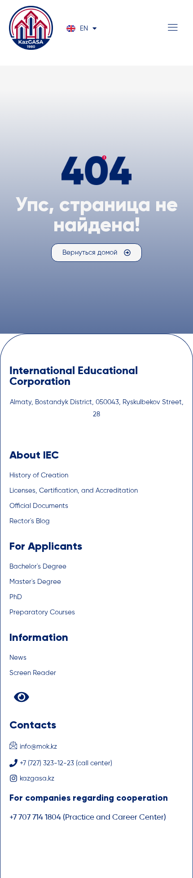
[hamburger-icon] (172, 29)
